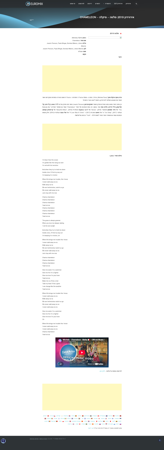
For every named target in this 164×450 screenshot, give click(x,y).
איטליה (48, 418)
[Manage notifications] (159, 440)
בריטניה (70, 424)
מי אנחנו (72, 3)
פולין (60, 421)
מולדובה (100, 421)
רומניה (46, 421)
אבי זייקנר (90, 428)
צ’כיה (51, 416)
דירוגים (90, 3)
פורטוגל (53, 421)
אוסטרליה (102, 416)
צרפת (102, 418)
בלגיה (72, 416)
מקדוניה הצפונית (76, 421)
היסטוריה (107, 3)
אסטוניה (116, 418)
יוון (82, 418)
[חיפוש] (136, 4)
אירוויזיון (128, 3)
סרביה (103, 424)
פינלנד (109, 418)
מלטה (106, 421)
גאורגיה (95, 418)
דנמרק (45, 416)
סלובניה (96, 424)
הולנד (85, 421)
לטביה (119, 421)
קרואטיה (65, 416)
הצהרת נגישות (43, 439)
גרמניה (88, 418)
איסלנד (69, 418)
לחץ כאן (102, 371)
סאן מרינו (110, 424)
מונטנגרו (92, 421)
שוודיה (83, 424)
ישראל (55, 418)
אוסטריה (94, 416)
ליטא (113, 421)
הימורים (97, 3)
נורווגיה (66, 421)
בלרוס (79, 416)
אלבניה (117, 416)
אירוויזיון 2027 (118, 3)
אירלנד (62, 418)
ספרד (89, 424)
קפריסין (58, 416)
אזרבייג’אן (86, 416)
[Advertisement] (82, 78)
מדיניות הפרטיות (34, 439)
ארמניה (110, 416)
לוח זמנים (81, 3)
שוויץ (76, 424)
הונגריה (75, 418)
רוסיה (117, 424)
